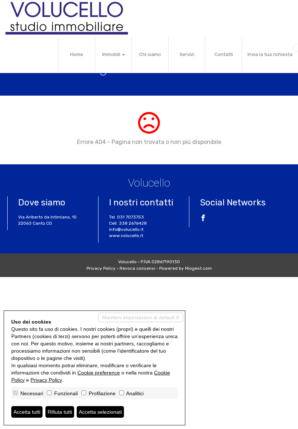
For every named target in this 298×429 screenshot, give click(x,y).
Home (76, 54)
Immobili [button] (111, 54)
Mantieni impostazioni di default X (140, 317)
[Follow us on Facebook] (203, 219)
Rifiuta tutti (60, 412)
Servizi (187, 54)
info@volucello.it (126, 229)
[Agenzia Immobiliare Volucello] (66, 18)
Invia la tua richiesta (270, 54)
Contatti (223, 54)
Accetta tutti (26, 412)
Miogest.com (198, 268)
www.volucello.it (126, 235)
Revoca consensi (137, 268)
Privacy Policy (101, 268)
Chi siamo (150, 54)
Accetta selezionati (100, 412)
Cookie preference (98, 373)
